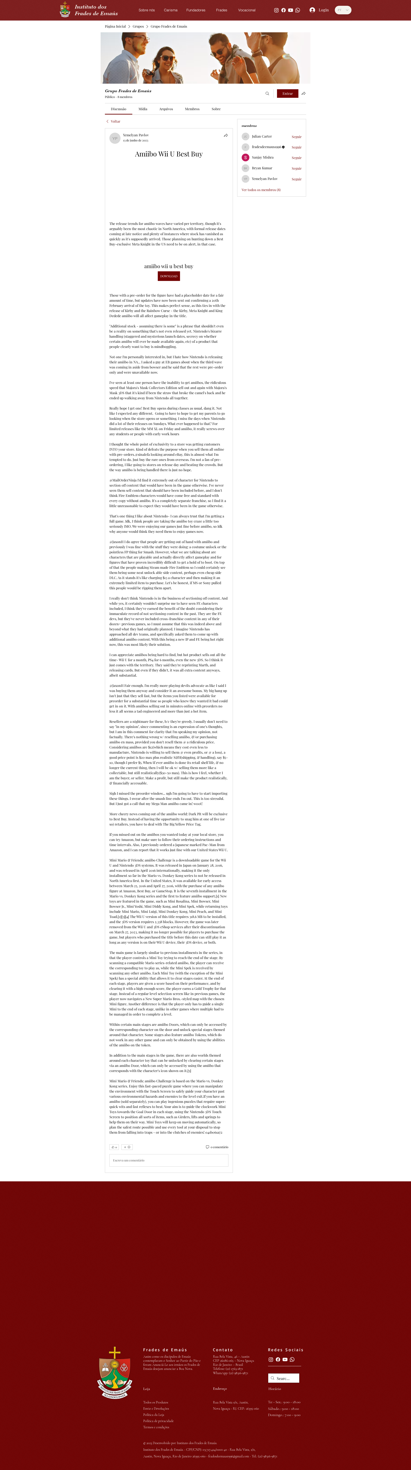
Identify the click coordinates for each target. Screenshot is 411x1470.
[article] (169, 650)
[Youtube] (290, 10)
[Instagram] (276, 10)
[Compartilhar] (225, 135)
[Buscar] (267, 93)
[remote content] (168, 190)
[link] (118, 109)
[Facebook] (283, 10)
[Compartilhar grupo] (303, 93)
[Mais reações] (127, 1147)
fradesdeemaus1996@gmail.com (228, 1456)
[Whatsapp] (298, 10)
